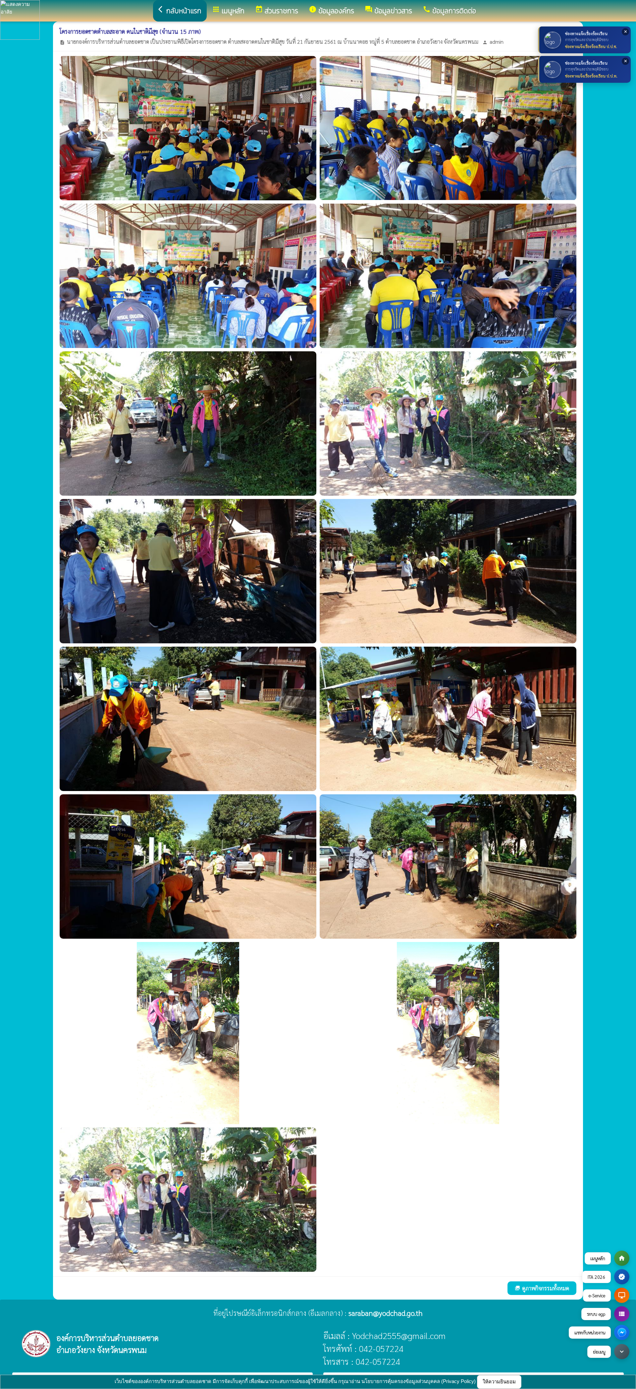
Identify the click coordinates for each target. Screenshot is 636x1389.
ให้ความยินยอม (499, 1381)
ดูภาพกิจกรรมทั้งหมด (542, 1288)
